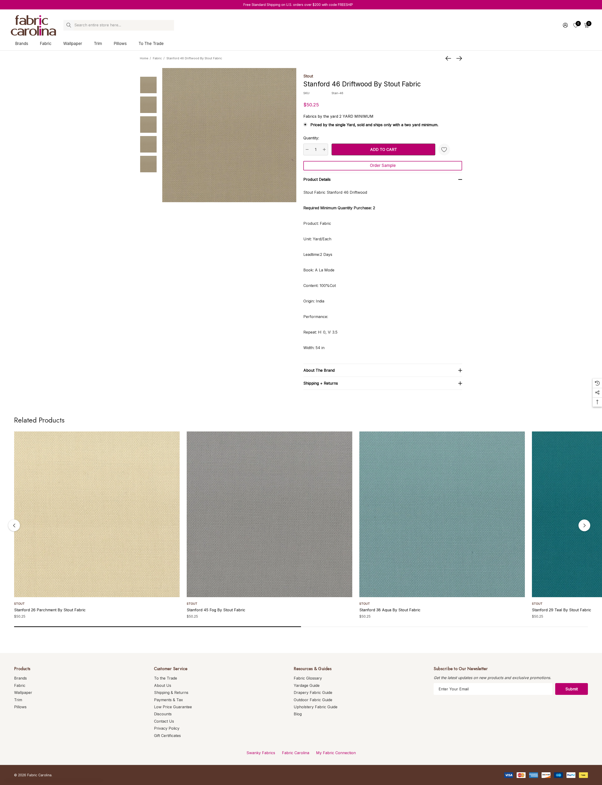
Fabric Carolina (295, 752)
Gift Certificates (167, 735)
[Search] (68, 25)
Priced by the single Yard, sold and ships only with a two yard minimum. (374, 124)
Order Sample (383, 165)
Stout (308, 76)
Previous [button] (14, 525)
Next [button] (584, 525)
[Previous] (449, 58)
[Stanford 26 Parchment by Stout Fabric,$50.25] (97, 514)
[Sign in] (565, 25)
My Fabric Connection (336, 752)
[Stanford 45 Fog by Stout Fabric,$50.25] (269, 514)
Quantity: (311, 138)
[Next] (458, 58)
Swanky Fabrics (260, 752)
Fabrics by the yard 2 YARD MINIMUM (338, 116)
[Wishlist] (444, 149)
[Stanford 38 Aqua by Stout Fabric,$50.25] (442, 514)
